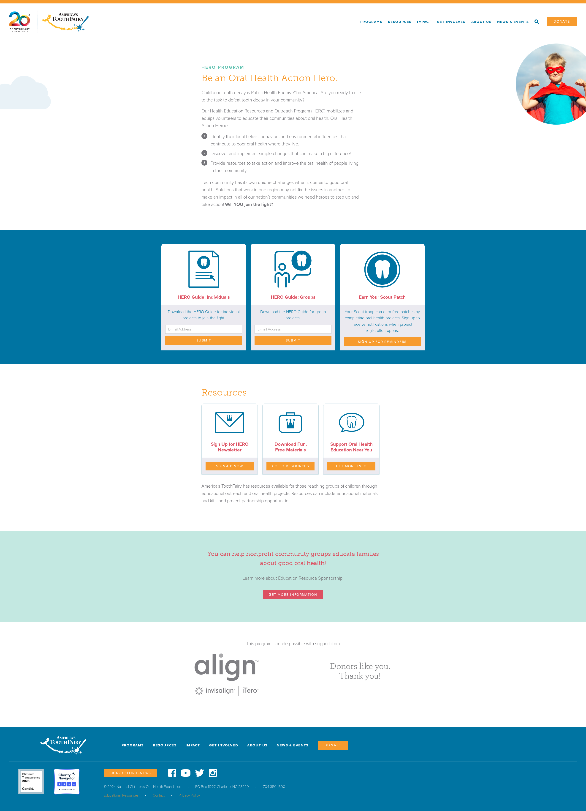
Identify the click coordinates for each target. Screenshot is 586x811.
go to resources (290, 466)
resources (400, 22)
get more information (293, 595)
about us (481, 22)
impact (424, 22)
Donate (561, 21)
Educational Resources (121, 795)
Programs (371, 22)
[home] (183, 21)
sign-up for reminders (382, 342)
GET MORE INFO (351, 466)
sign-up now (229, 466)
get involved (451, 22)
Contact (159, 795)
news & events (513, 22)
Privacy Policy (189, 795)
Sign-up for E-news (130, 773)
